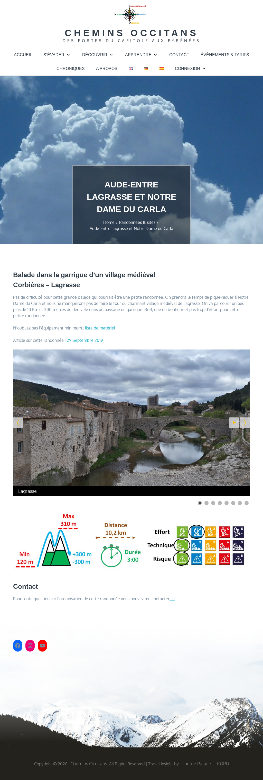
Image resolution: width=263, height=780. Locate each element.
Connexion (187, 68)
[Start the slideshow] (234, 422)
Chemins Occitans (132, 33)
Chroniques (71, 68)
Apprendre (138, 55)
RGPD (223, 763)
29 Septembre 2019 (85, 340)
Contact (179, 55)
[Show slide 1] (200, 503)
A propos (106, 68)
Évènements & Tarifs (225, 55)
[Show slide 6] (233, 503)
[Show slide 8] (247, 503)
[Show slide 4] (220, 503)
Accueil (23, 55)
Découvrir (94, 55)
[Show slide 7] (240, 503)
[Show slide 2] (206, 503)
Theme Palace (196, 763)
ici (172, 598)
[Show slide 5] (226, 503)
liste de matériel (100, 328)
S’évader (53, 55)
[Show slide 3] (213, 503)
